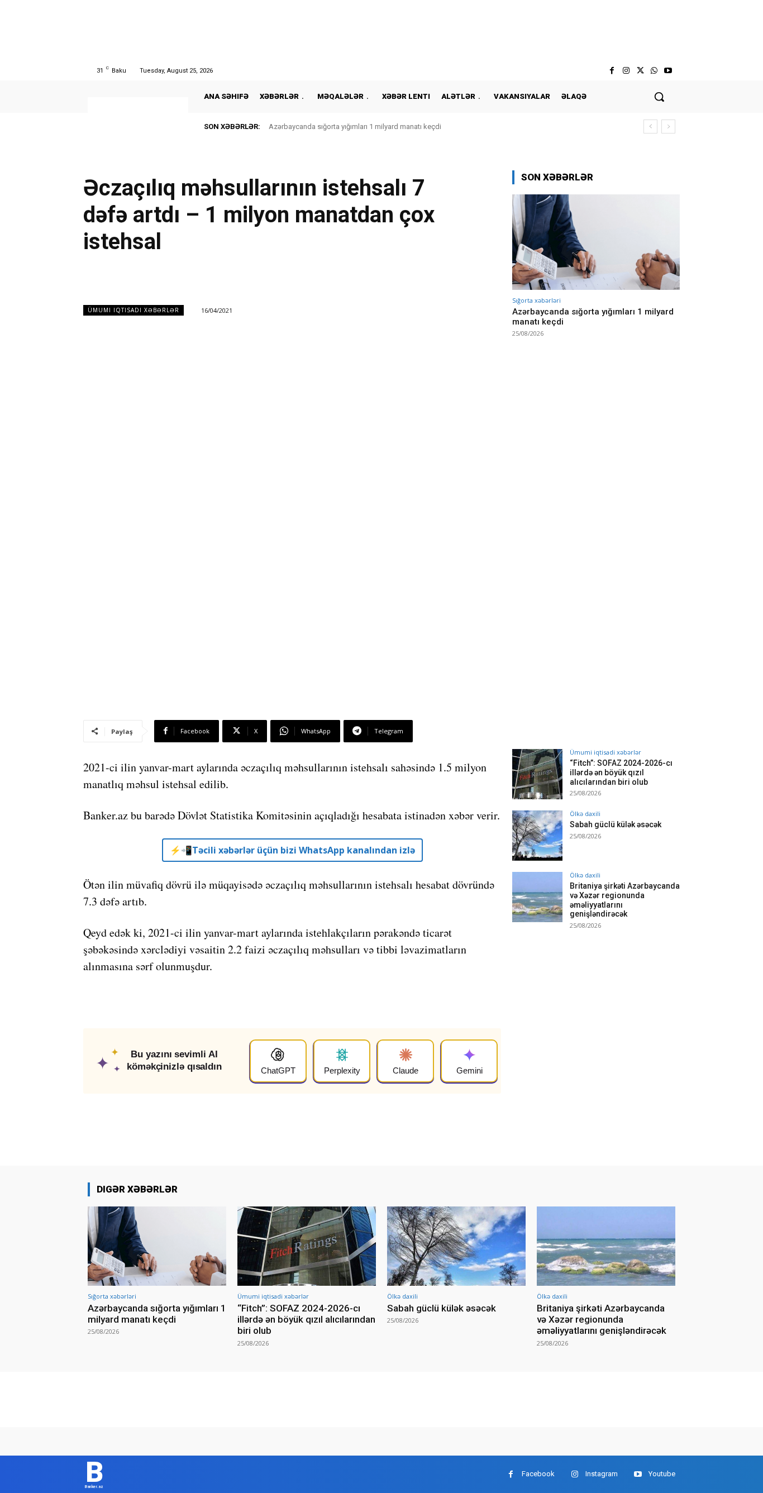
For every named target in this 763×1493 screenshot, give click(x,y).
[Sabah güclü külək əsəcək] (537, 835)
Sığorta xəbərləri (536, 300)
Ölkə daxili (585, 813)
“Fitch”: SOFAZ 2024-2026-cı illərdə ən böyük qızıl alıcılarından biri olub (621, 772)
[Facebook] (612, 71)
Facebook (538, 1474)
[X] (640, 71)
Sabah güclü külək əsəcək (615, 824)
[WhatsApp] (654, 71)
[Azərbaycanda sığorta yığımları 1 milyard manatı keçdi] (596, 242)
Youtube (661, 1474)
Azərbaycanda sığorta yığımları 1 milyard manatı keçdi (355, 126)
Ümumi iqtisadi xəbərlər (133, 310)
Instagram (601, 1474)
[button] (659, 96)
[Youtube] (668, 71)
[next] (668, 126)
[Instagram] (626, 71)
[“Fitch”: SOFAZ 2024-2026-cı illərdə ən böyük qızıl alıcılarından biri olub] (537, 774)
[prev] (650, 126)
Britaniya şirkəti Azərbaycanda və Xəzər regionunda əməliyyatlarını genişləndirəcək (601, 1320)
